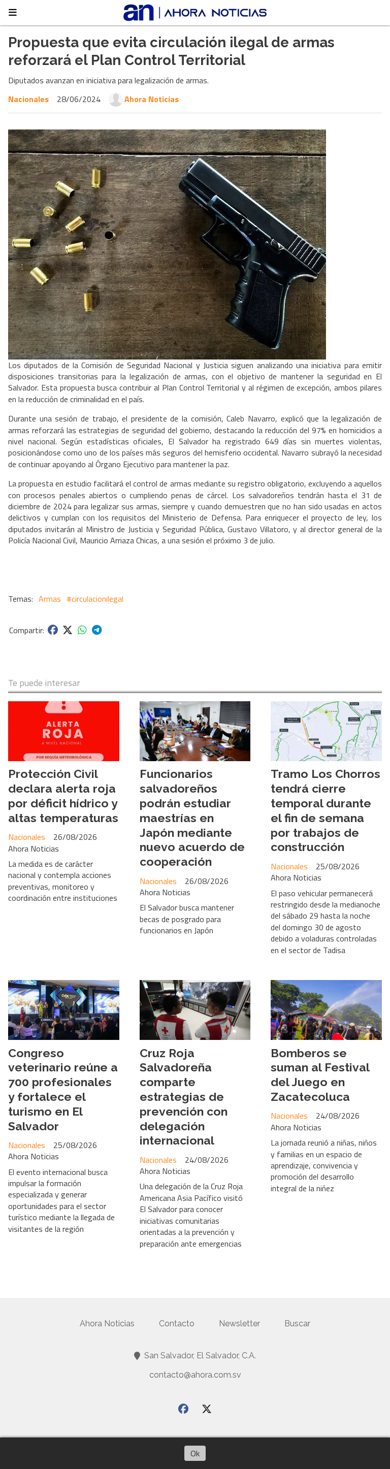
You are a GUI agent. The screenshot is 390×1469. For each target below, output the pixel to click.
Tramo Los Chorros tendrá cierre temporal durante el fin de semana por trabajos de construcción (325, 810)
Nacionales (28, 99)
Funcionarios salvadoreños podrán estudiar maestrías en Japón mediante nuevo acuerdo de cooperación (192, 817)
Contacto (176, 1323)
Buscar (297, 1323)
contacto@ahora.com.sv (195, 1375)
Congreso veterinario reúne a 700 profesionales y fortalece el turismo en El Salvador (63, 1089)
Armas (50, 598)
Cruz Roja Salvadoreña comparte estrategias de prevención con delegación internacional (184, 1097)
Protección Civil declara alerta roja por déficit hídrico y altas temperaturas (63, 795)
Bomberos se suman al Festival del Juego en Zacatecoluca (320, 1074)
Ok (195, 1453)
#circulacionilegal (95, 598)
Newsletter (239, 1323)
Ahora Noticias (151, 99)
